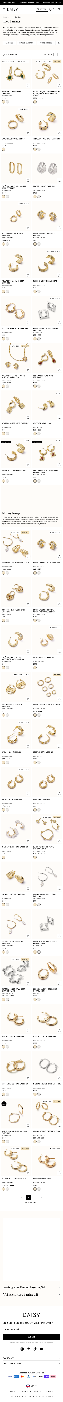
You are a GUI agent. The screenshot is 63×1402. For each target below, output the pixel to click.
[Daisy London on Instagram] (22, 1349)
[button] (59, 9)
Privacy (24, 1391)
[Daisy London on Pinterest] (28, 1349)
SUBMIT (31, 1337)
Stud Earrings (46, 43)
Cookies (37, 1391)
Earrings (9, 43)
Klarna (49, 1391)
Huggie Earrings (26, 43)
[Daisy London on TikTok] (35, 1349)
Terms (13, 1391)
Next (41, 1197)
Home (5, 17)
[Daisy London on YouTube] (41, 1349)
